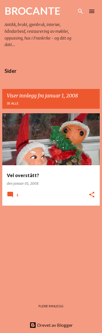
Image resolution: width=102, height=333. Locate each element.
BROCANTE (32, 11)
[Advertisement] (51, 249)
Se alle (13, 103)
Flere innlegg (51, 306)
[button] (91, 195)
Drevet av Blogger (54, 325)
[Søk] (80, 11)
